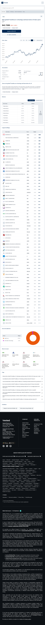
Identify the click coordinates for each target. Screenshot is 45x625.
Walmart (10, 463)
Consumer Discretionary (7, 485)
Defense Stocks (25, 488)
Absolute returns (31, 100)
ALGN (28, 310)
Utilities (18, 481)
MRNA (28, 134)
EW (27, 244)
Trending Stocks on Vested (30, 489)
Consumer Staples (28, 483)
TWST (28, 137)
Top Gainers (33, 480)
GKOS (28, 183)
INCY (28, 201)
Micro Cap (39, 475)
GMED (28, 253)
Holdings (12, 11)
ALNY (28, 280)
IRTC (28, 250)
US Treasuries (22, 470)
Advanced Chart (39, 40)
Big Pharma (18, 488)
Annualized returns (39, 100)
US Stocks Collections (36, 429)
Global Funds (37, 430)
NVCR (28, 262)
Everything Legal (29, 497)
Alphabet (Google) (15, 459)
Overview (3, 11)
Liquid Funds (5, 470)
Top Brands (33, 475)
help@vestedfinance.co (8, 437)
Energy (21, 483)
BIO (27, 213)
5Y (34, 40)
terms (21, 619)
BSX (27, 216)
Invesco (19, 475)
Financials (10, 483)
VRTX (28, 168)
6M (29, 40)
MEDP (28, 165)
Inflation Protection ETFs (14, 471)
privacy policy (28, 619)
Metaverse (36, 485)
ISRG (28, 259)
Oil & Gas (26, 476)
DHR (27, 210)
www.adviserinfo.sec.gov (25, 524)
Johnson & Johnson (6, 464)
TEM (27, 146)
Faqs (24, 11)
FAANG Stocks (20, 489)
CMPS (28, 301)
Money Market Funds (30, 470)
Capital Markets (26, 480)
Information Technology (30, 481)
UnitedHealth (5, 463)
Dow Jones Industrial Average (21, 473)
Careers (24, 436)
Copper (35, 468)
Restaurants (5, 480)
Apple (4, 459)
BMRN (28, 277)
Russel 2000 (11, 473)
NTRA (28, 143)
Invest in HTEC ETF (11, 31)
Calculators (5, 497)
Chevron (4, 466)
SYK (27, 195)
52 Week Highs (20, 486)
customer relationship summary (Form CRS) (18, 526)
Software (24, 478)
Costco (17, 466)
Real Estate (15, 470)
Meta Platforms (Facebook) (8, 461)
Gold (39, 468)
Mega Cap (21, 476)
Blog (23, 431)
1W (23, 40)
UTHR (28, 295)
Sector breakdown (18, 11)
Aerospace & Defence (32, 478)
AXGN (28, 177)
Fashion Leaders (28, 486)
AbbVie (21, 466)
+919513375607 (6, 438)
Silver (26, 468)
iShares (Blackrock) (6, 475)
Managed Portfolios (36, 433)
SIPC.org (39, 530)
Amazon (22, 459)
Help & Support (25, 432)
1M (26, 40)
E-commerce (12, 486)
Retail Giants (11, 488)
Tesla (25, 461)
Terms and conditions (13, 497)
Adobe (9, 466)
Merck (13, 466)
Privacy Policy (21, 497)
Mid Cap (9, 476)
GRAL (28, 186)
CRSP (28, 204)
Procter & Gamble (21, 464)
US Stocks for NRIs (38, 424)
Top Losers (14, 489)
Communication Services (28, 485)
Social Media (36, 483)
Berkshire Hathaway (18, 461)
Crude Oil (22, 468)
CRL (27, 174)
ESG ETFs (22, 471)
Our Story (24, 434)
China (17, 468)
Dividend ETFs (5, 471)
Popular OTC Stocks (6, 491)
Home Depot (33, 464)
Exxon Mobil (24, 463)
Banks (39, 480)
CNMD (28, 219)
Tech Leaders (5, 488)
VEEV (28, 274)
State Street (14, 475)
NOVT (28, 286)
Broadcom (31, 463)
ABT (27, 198)
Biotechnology (18, 478)
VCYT (28, 289)
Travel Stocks (32, 488)
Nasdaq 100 (5, 473)
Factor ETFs (28, 471)
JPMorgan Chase (17, 463)
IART (28, 307)
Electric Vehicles (6, 486)
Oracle (27, 464)
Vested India (25, 427)
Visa (33, 461)
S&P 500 (34, 471)
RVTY (28, 292)
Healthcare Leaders (6, 489)
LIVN (28, 207)
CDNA (28, 140)
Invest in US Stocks (36, 426)
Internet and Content (13, 480)
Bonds (10, 470)
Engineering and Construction (8, 478)
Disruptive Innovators (17, 485)
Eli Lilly (29, 461)
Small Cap (4, 476)
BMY (28, 265)
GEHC (28, 247)
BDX (27, 228)
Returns (7, 11)
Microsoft (8, 459)
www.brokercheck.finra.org (28, 530)
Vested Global (25, 422)
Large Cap (15, 476)
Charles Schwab (26, 475)
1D (21, 40)
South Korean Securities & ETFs (9, 468)
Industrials (5, 483)
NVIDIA (26, 459)
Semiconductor (5, 481)
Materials (22, 481)
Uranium (30, 468)
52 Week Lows (35, 486)
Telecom (20, 480)
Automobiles (12, 481)
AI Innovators (16, 483)
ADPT (28, 149)
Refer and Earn (25, 435)
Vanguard (30, 473)
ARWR (28, 171)
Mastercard (14, 464)
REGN (28, 180)
